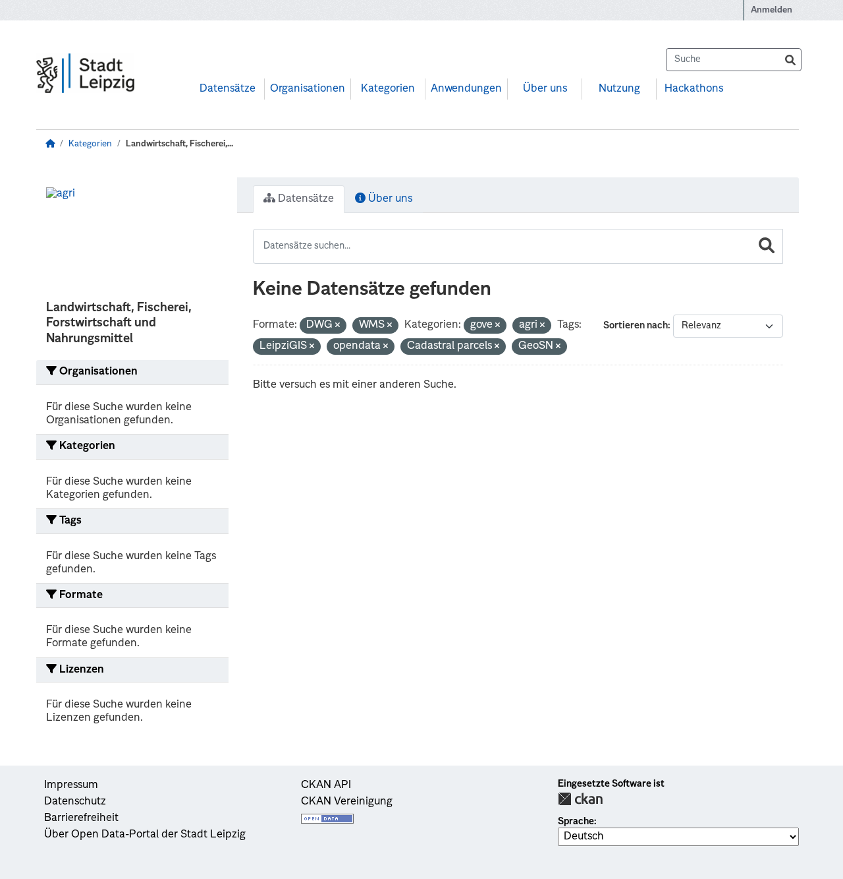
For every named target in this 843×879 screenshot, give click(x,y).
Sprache (576, 821)
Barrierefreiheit (81, 818)
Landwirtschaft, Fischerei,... (179, 144)
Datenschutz (75, 802)
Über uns (545, 89)
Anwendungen (466, 89)
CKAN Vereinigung (347, 802)
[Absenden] (790, 59)
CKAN (580, 799)
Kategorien (388, 89)
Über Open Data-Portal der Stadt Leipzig (145, 835)
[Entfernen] (337, 326)
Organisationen (307, 89)
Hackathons (694, 89)
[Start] (50, 144)
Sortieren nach (635, 325)
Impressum (71, 785)
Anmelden (771, 10)
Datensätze (228, 89)
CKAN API (326, 785)
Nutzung (619, 89)
